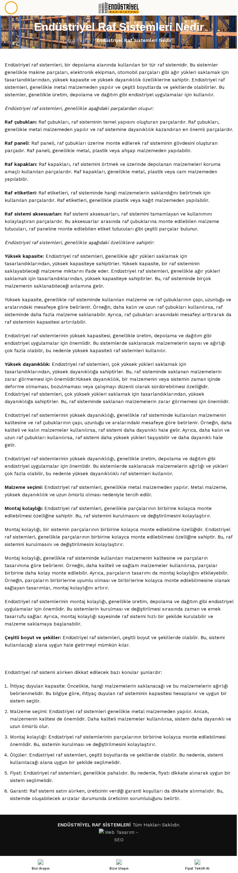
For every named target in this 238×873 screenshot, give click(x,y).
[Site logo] (119, 7)
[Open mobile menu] (11, 8)
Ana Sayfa (78, 40)
